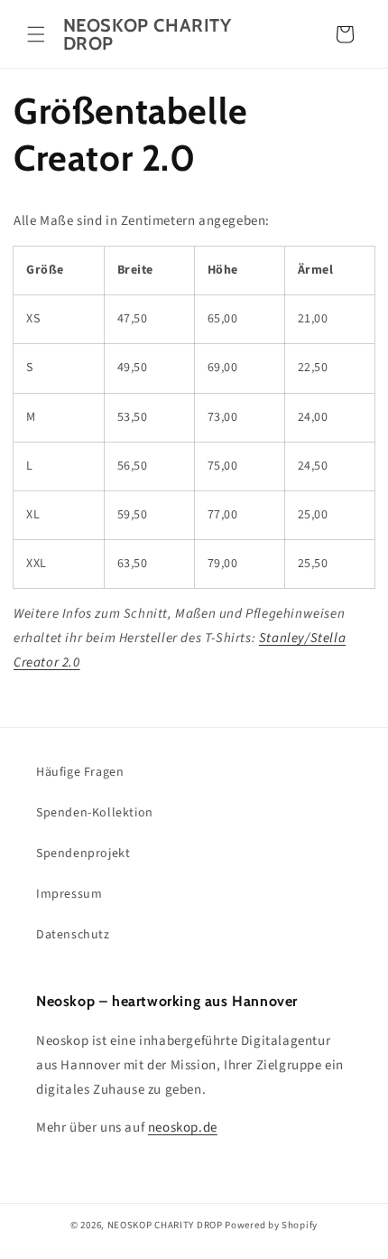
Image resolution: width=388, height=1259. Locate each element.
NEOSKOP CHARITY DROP (165, 1225)
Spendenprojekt (83, 853)
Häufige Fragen (80, 772)
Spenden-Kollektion (94, 813)
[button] (36, 34)
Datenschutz (73, 935)
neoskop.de (182, 1127)
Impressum (69, 894)
